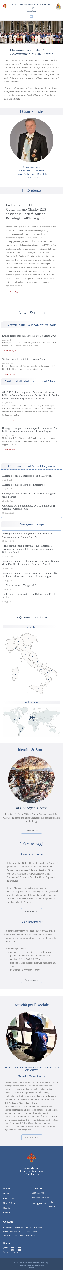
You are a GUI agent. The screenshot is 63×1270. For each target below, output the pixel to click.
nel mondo (31, 702)
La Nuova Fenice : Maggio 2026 (19, 585)
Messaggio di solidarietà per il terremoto (24, 484)
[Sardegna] (15, 674)
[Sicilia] (38, 688)
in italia (31, 627)
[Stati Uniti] (14, 719)
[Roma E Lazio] (32, 665)
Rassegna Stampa (32, 524)
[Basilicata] (47, 672)
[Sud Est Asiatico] (49, 726)
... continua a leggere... (10, 351)
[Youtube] (19, 1250)
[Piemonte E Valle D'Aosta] (10, 644)
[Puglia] (51, 670)
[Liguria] (15, 648)
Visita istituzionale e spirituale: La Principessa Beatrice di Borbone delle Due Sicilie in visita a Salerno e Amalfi (27, 548)
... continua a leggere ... (14, 292)
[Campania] (40, 669)
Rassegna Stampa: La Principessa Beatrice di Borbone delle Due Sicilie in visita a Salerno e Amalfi (31, 563)
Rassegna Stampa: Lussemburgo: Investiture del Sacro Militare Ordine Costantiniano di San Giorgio (31, 430)
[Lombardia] (18, 641)
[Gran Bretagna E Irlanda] (30, 716)
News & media (31, 312)
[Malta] (33, 720)
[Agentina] (20, 731)
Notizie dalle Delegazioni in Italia (32, 325)
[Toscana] (25, 654)
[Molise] (40, 665)
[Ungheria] (34, 717)
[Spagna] (30, 718)
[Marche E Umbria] (32, 656)
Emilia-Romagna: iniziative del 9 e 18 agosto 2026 (29, 335)
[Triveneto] (28, 638)
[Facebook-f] (5, 1250)
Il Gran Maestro (31, 111)
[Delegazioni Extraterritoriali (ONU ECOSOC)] (19, 718)
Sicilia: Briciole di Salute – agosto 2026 (23, 359)
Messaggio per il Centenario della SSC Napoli (27, 475)
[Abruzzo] (37, 661)
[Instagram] (12, 1250)
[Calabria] (48, 679)
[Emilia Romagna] (25, 647)
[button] (31, 16)
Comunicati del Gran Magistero (31, 466)
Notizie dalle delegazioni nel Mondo (32, 381)
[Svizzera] (32, 717)
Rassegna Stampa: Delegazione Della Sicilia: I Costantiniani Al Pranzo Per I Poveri (27, 535)
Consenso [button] (31, 1267)
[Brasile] (22, 728)
